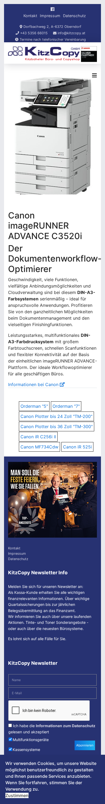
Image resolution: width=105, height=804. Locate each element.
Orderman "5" (34, 406)
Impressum (50, 15)
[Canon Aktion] (52, 500)
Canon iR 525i (77, 447)
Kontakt (30, 15)
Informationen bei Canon (34, 384)
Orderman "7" (66, 406)
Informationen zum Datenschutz (65, 725)
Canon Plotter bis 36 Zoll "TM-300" (56, 426)
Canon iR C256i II (38, 436)
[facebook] (52, 9)
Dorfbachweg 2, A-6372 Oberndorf (52, 27)
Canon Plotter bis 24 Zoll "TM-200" (56, 416)
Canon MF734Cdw (39, 447)
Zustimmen (17, 795)
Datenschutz (74, 15)
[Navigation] (94, 75)
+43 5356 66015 (34, 33)
